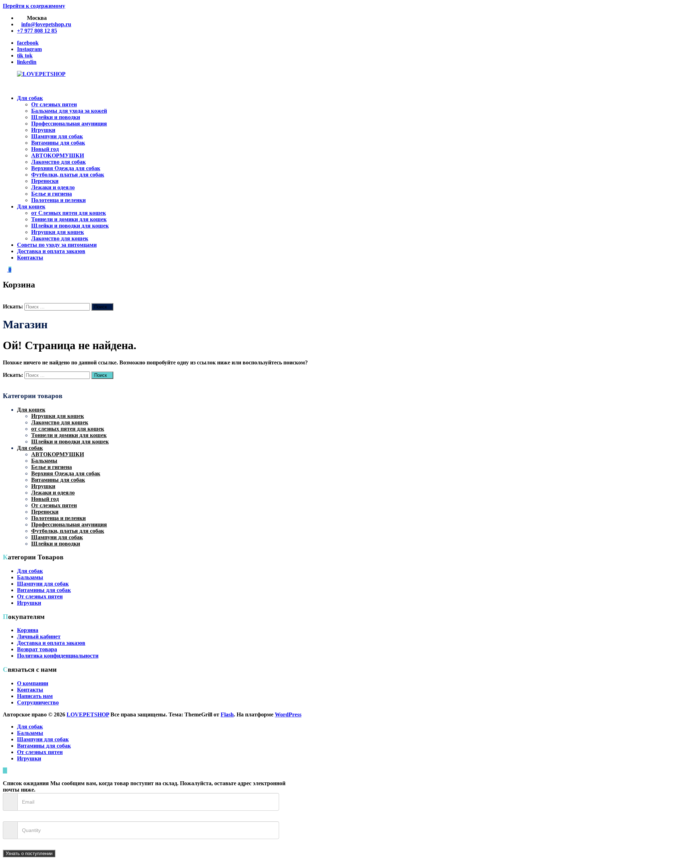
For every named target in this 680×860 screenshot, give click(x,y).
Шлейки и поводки (55, 117)
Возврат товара (37, 649)
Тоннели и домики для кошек (69, 219)
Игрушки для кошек (57, 232)
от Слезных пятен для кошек (68, 213)
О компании (32, 683)
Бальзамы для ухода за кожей (69, 111)
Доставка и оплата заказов (51, 251)
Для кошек (31, 206)
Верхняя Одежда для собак (65, 168)
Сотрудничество (38, 702)
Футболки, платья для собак (67, 175)
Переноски (44, 181)
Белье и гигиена (51, 194)
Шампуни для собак (57, 136)
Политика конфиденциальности (57, 656)
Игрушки (43, 130)
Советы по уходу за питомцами (57, 245)
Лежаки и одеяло (53, 187)
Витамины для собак (58, 143)
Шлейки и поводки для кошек (70, 226)
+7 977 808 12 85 (37, 31)
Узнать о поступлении (29, 853)
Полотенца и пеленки (58, 200)
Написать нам (35, 696)
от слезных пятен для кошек (67, 429)
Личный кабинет (39, 636)
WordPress (288, 714)
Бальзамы (44, 461)
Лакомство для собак (58, 162)
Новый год (45, 149)
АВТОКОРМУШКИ (57, 155)
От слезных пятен (54, 104)
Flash (227, 714)
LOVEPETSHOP (88, 714)
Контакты (30, 258)
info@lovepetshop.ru (46, 24)
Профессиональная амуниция (69, 124)
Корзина (27, 630)
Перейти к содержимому (34, 6)
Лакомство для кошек (59, 238)
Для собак (30, 98)
